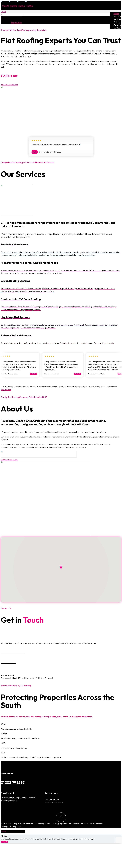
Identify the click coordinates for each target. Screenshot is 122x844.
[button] (61, 567)
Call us (3, 11)
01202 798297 (13, 782)
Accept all (4, 842)
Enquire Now (16, 22)
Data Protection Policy (85, 839)
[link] (23, 15)
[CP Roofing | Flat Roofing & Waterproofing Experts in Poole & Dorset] (17, 5)
